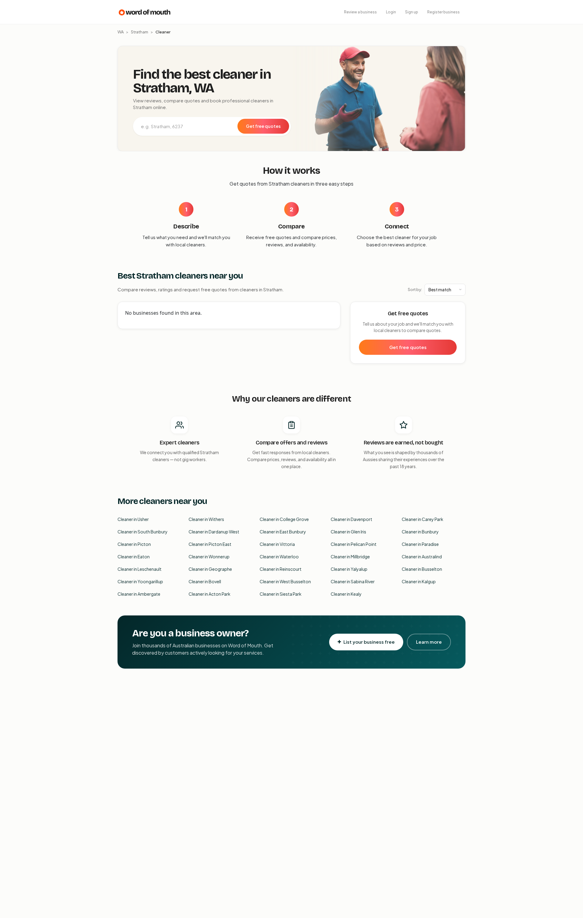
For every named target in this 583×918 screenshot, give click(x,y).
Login (391, 12)
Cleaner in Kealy (346, 594)
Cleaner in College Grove (284, 519)
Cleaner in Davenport (351, 519)
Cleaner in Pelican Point (354, 544)
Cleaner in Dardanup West (214, 531)
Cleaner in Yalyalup (349, 569)
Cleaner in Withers (206, 519)
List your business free (369, 642)
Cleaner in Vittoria (277, 544)
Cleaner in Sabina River (353, 581)
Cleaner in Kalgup (419, 581)
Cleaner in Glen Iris (348, 531)
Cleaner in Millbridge (350, 556)
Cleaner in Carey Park (422, 519)
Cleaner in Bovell (205, 581)
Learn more (429, 642)
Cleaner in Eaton (134, 556)
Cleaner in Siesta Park (281, 594)
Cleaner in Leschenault (140, 569)
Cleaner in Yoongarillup (140, 581)
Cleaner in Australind (422, 556)
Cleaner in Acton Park (209, 594)
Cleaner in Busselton (422, 569)
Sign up (411, 12)
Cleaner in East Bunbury (283, 531)
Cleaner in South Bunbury (143, 531)
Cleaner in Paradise (420, 544)
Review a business (360, 12)
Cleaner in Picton (134, 544)
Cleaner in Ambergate (139, 594)
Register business (443, 12)
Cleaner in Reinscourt (281, 569)
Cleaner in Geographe (210, 569)
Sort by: (415, 289)
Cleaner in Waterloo (279, 556)
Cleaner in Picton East (210, 544)
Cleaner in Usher (133, 519)
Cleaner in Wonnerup (209, 556)
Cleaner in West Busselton (285, 581)
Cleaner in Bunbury (420, 531)
